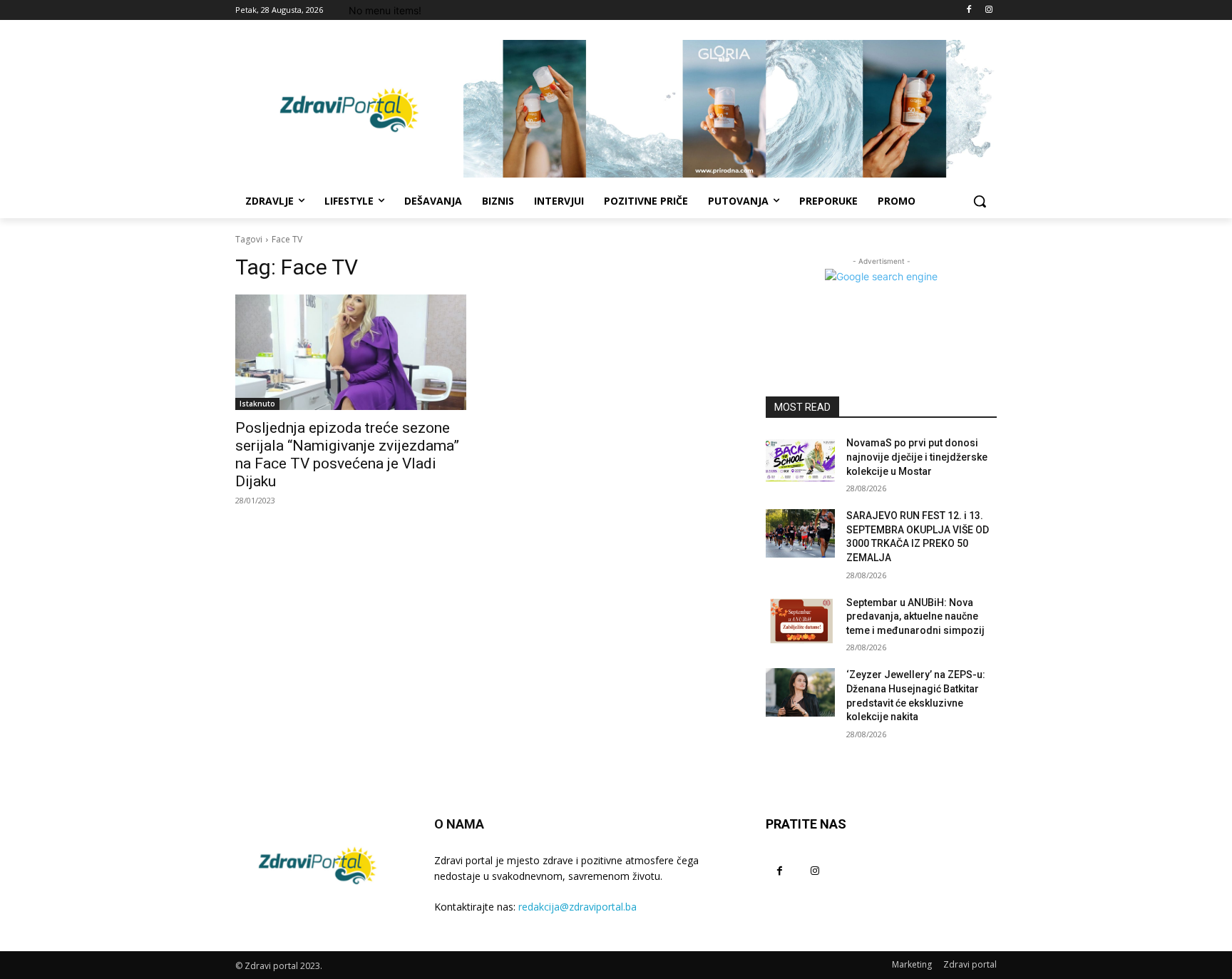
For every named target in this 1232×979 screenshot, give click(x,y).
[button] (979, 201)
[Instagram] (988, 10)
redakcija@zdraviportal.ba (577, 906)
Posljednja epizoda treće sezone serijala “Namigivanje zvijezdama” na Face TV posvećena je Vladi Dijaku (347, 454)
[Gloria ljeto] (730, 109)
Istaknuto (257, 404)
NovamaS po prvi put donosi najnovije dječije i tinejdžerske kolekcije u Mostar (916, 456)
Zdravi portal (970, 964)
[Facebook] (968, 10)
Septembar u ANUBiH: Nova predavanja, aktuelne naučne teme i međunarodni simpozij (915, 616)
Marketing (912, 964)
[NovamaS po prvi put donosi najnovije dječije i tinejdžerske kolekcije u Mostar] (800, 460)
